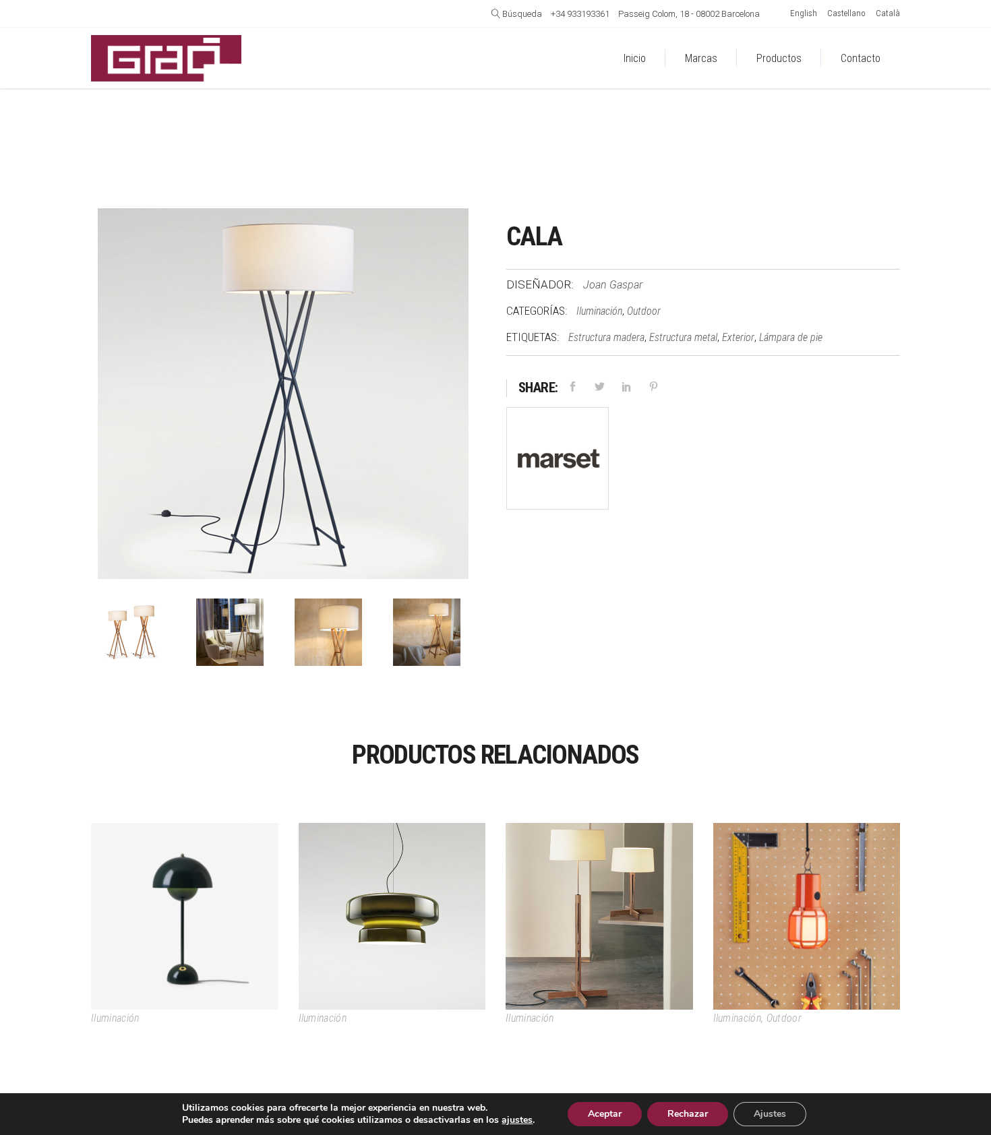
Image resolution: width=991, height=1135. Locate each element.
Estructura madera (606, 337)
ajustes (517, 1120)
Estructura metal (683, 337)
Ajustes (770, 1113)
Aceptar (605, 1113)
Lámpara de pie (790, 337)
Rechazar (687, 1113)
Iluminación (599, 311)
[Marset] (557, 461)
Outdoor (644, 311)
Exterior (738, 337)
